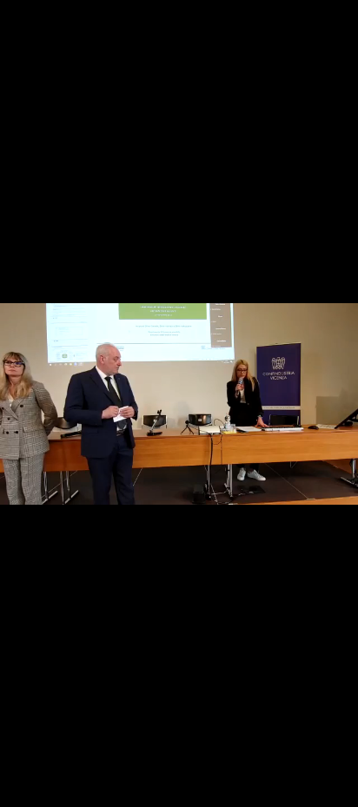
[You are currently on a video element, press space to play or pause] (179, 403)
